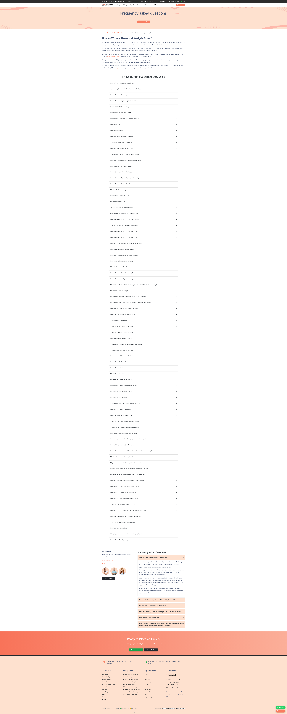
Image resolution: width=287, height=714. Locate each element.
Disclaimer (151, 712)
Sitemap (104, 697)
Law (146, 677)
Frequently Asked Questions (115, 33)
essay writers (119, 68)
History (147, 684)
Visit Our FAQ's (108, 578)
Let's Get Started (136, 650)
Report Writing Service (129, 684)
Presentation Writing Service (131, 689)
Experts (132, 5)
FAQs (167, 1)
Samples (140, 5)
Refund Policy (106, 677)
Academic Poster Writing (130, 692)
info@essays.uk (120, 1)
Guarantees (162, 1)
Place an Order (143, 22)
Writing (118, 5)
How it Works (176, 1)
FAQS (103, 694)
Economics (148, 692)
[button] (281, 711)
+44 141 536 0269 (107, 1)
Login (183, 1)
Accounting (148, 689)
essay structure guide (113, 56)
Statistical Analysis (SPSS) (130, 694)
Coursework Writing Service (131, 682)
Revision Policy (106, 679)
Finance (147, 687)
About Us (104, 682)
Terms (145, 712)
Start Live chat (107, 564)
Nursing (147, 674)
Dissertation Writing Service (131, 679)
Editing (125, 5)
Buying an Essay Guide (108, 684)
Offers (171, 1)
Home (104, 33)
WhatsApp (130, 1)
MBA (146, 694)
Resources (148, 5)
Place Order (180, 5)
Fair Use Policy (106, 674)
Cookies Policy (160, 712)
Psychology (148, 682)
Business (147, 679)
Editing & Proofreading (130, 687)
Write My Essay (127, 677)
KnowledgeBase (106, 692)
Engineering (148, 697)
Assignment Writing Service (131, 674)
